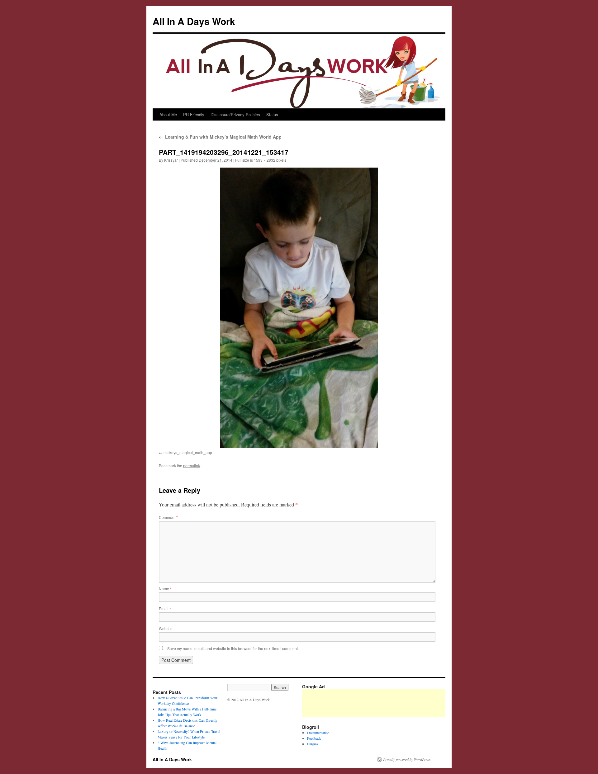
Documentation (318, 732)
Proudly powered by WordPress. (407, 759)
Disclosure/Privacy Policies (235, 114)
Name (165, 588)
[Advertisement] (415, 703)
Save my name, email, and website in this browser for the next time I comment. (233, 648)
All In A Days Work (194, 21)
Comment (168, 517)
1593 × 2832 (264, 160)
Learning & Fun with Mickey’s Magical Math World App (220, 137)
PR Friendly (193, 114)
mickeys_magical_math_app (188, 452)
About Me (168, 114)
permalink (191, 465)
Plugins (312, 743)
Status (272, 114)
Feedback (314, 738)
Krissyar (171, 160)
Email (165, 608)
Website (166, 628)
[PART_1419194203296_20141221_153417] (299, 308)
